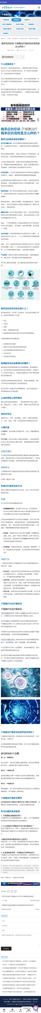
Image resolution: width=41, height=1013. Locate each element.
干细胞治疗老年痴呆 (18, 877)
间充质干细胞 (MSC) (8, 639)
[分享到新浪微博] (15, 891)
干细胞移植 (5, 20)
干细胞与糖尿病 (7, 29)
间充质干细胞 (20, 24)
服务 (20, 1011)
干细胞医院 (31, 24)
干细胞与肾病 (20, 29)
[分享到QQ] (8, 891)
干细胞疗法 (27, 20)
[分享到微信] (12, 891)
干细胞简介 (5, 33)
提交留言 (6, 948)
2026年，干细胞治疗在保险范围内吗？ (14, 964)
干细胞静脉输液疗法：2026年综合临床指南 (16, 988)
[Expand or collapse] (22, 56)
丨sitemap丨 (5, 999)
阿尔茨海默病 (5, 613)
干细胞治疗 (16, 20)
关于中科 (12, 1011)
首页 (4, 38)
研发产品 (28, 1011)
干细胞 (9, 38)
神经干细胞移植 (7, 24)
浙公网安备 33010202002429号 (25, 1004)
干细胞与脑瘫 (32, 29)
